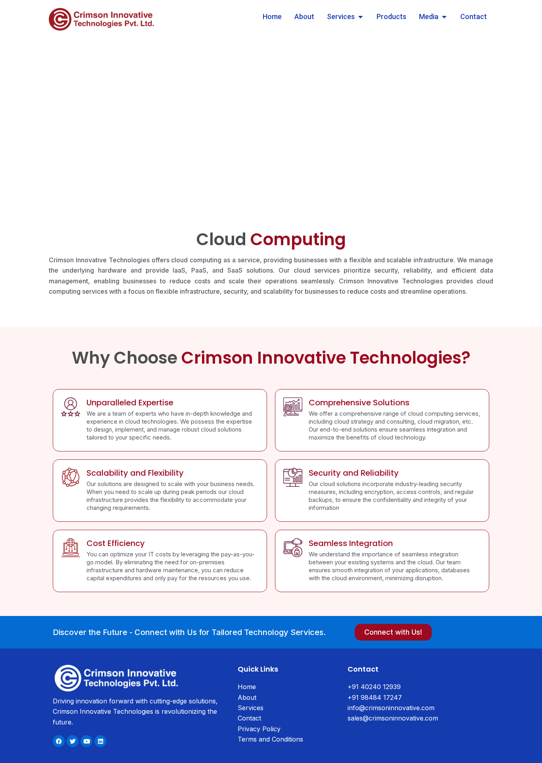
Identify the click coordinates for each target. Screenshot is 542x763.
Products (391, 16)
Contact (473, 16)
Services (341, 16)
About (304, 16)
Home (272, 16)
